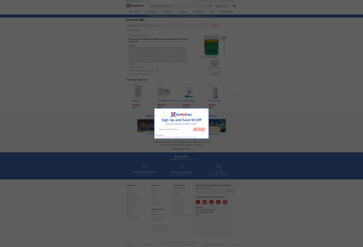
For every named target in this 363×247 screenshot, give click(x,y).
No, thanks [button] (159, 135)
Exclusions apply (177, 137)
